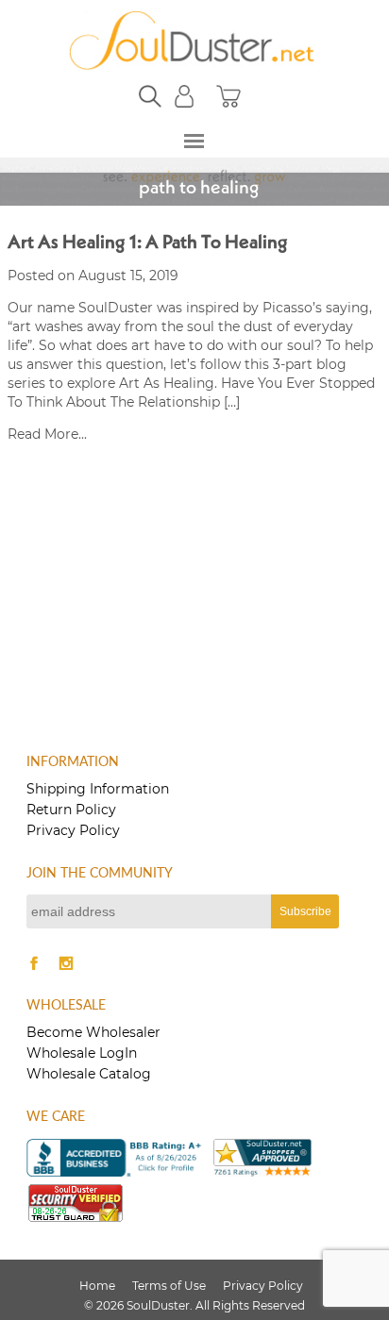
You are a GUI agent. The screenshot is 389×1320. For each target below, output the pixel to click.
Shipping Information (97, 788)
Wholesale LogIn (81, 1052)
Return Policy (71, 809)
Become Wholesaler (93, 1032)
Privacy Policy (73, 830)
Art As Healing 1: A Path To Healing (148, 243)
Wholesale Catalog (88, 1073)
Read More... (47, 434)
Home (97, 1285)
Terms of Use (169, 1285)
